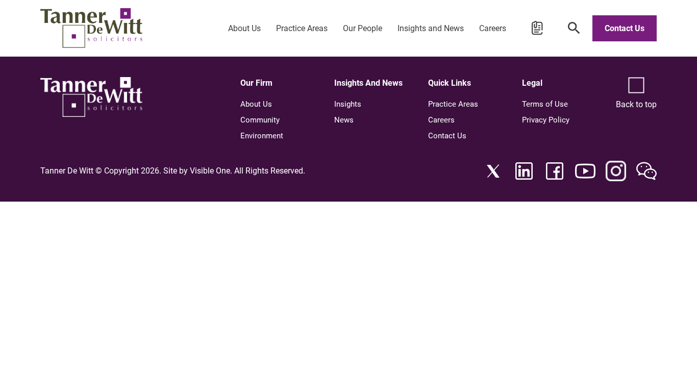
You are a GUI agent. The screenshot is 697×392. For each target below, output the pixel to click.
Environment (261, 135)
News (344, 120)
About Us (244, 28)
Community (260, 120)
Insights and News (430, 28)
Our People (362, 28)
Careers (492, 28)
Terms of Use (545, 104)
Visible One (210, 171)
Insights (347, 104)
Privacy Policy (545, 120)
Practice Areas (302, 28)
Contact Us (624, 28)
